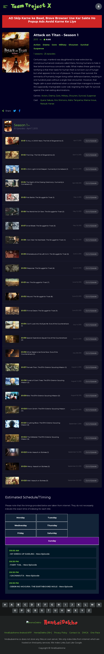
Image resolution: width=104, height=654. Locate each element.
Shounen (73, 45)
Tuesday (52, 517)
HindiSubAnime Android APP (18, 632)
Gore (54, 45)
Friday (20, 533)
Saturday (52, 533)
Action (37, 45)
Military (62, 45)
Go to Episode (91, 141)
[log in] (97, 6)
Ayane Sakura (46, 100)
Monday (21, 517)
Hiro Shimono (60, 100)
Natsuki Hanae (47, 103)
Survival (84, 45)
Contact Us (74, 632)
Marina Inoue (90, 100)
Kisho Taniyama (75, 100)
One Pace (95, 632)
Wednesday (20, 525)
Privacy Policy (60, 632)
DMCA (85, 632)
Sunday (52, 541)
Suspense (39, 48)
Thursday (52, 525)
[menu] (5, 6)
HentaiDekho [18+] (43, 632)
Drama (46, 45)
